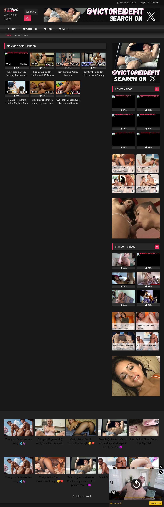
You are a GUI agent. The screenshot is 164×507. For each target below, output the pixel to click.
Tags (50, 28)
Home (13, 28)
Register (155, 2)
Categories (31, 28)
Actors (65, 28)
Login (142, 2)
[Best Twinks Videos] (12, 10)
